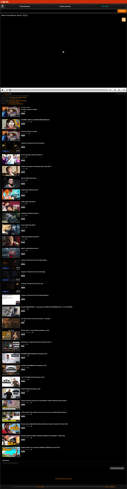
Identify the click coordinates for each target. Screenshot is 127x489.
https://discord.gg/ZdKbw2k (15, 103)
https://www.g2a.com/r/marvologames (16, 100)
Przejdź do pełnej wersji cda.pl (63, 478)
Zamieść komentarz (117, 468)
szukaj (122, 11)
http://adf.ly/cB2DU (15, 102)
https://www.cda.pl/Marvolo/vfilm (18, 97)
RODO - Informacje (110, 486)
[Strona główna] (5, 2)
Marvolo (7, 94)
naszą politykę (41, 486)
